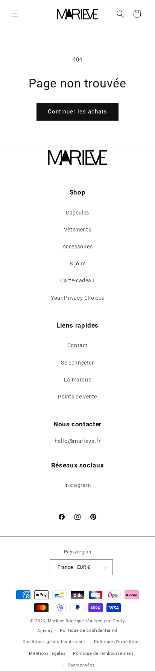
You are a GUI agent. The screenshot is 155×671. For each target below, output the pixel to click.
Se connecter (77, 363)
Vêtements (77, 230)
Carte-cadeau (77, 280)
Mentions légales (47, 653)
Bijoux (77, 263)
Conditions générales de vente (55, 641)
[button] (15, 14)
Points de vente (77, 397)
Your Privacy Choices (77, 298)
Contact (77, 345)
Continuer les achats (77, 111)
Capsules (77, 213)
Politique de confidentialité (89, 630)
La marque (77, 380)
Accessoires (77, 247)
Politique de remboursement (103, 653)
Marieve (56, 621)
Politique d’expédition (117, 641)
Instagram (77, 485)
